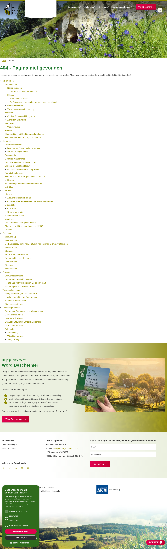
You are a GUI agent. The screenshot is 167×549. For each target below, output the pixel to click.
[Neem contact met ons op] (28, 468)
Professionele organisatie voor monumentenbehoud (33, 102)
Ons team (11, 208)
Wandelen (9, 123)
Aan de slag (12, 332)
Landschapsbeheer (122, 7)
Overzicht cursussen (14, 325)
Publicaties (7, 233)
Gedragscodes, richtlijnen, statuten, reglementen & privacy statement (36, 244)
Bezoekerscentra (15, 106)
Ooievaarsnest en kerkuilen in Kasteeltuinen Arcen (30, 201)
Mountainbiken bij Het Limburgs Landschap (24, 134)
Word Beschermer (146, 7)
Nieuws (8, 194)
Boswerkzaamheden (14, 276)
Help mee (89, 7)
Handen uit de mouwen (15, 300)
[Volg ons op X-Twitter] (10, 468)
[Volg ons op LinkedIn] (16, 468)
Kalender (9, 113)
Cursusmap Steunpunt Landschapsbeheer (24, 311)
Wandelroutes (13, 127)
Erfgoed (10, 95)
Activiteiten (10, 329)
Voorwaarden (11, 262)
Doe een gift (10, 155)
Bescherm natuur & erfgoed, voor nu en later (25, 176)
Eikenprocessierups (14, 304)
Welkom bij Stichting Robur (17, 166)
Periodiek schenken (14, 173)
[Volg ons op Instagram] (22, 468)
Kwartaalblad (11, 240)
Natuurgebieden (14, 88)
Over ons (103, 7)
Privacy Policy (41, 487)
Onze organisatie (15, 212)
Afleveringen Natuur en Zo (19, 198)
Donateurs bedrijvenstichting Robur (23, 169)
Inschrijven (99, 464)
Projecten (6, 272)
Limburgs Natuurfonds (15, 159)
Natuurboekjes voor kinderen (18, 258)
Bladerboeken (11, 269)
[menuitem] (74, 7)
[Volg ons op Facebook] (4, 468)
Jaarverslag (10, 237)
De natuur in (74, 7)
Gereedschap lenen (14, 315)
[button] (159, 10)
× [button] (36, 488)
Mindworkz (55, 491)
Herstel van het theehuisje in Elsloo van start (25, 283)
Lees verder (19, 506)
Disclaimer (10, 265)
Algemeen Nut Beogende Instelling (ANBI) (24, 226)
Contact (8, 230)
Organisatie (10, 205)
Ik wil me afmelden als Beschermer (21, 297)
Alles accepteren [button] (20, 531)
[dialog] (20, 516)
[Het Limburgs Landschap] (41, 9)
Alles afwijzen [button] (20, 538)
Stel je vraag (13, 339)
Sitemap (51, 487)
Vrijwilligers (10, 187)
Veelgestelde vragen (11, 290)
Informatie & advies (14, 318)
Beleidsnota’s (11, 247)
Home (4, 61)
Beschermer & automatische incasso (24, 148)
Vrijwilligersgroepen (16, 336)
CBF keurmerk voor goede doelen (20, 223)
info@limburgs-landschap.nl (65, 448)
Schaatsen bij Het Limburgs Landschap (23, 137)
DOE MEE (154, 542)
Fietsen (8, 130)
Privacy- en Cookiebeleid (16, 254)
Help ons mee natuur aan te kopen (20, 162)
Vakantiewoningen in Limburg (20, 109)
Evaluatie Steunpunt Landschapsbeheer (23, 322)
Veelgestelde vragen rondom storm (21, 293)
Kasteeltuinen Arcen (19, 98)
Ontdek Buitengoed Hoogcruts (21, 116)
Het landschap (11, 84)
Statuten (8, 251)
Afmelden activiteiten (16, 120)
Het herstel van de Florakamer (19, 279)
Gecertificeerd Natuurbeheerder (24, 91)
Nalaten (10, 180)
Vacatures (9, 219)
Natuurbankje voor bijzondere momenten (23, 184)
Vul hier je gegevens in (17, 152)
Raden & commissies (14, 215)
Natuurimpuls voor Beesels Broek (20, 286)
